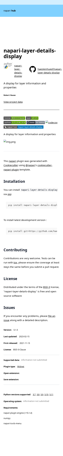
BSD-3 (46, 287)
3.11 (51, 394)
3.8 (38, 394)
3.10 (46, 394)
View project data (13, 101)
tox (15, 262)
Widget (20, 366)
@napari (30, 165)
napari (10, 10)
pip (9, 194)
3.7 (34, 394)
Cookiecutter (11, 165)
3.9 (42, 394)
